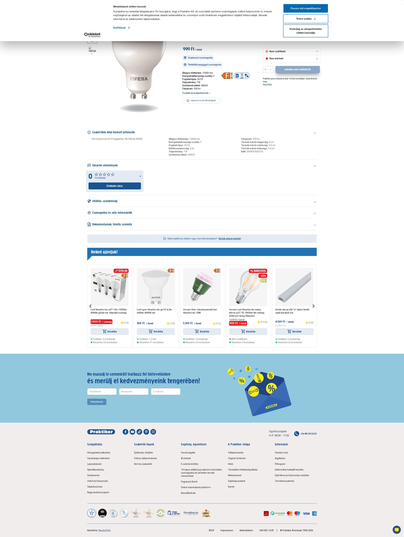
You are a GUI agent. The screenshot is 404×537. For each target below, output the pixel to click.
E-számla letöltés (189, 464)
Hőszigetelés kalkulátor (98, 452)
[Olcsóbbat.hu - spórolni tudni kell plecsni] (191, 513)
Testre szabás (304, 18)
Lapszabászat (94, 464)
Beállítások (119, 27)
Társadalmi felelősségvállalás (243, 469)
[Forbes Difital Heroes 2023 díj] (102, 513)
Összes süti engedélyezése (306, 8)
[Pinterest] (146, 432)
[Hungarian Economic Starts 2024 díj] (91, 513)
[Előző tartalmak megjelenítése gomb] (90, 306)
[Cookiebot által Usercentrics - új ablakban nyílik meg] (92, 35)
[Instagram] (153, 432)
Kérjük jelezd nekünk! (230, 238)
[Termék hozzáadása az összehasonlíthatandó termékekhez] (96, 269)
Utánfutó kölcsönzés (97, 481)
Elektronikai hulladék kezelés (289, 469)
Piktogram (280, 464)
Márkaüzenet (234, 475)
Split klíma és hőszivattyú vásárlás (292, 475)
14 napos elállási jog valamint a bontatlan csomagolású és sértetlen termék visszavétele (201, 472)
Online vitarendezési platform (196, 487)
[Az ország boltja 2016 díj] (135, 513)
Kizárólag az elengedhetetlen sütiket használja (306, 31)
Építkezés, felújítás (143, 452)
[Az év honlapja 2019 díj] (123, 513)
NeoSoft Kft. (105, 530)
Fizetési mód (281, 452)
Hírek (230, 464)
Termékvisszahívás (284, 481)
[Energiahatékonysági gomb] (124, 275)
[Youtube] (132, 432)
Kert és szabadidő (143, 464)
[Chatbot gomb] (397, 530)
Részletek (267, 84)
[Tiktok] (139, 432)
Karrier (231, 486)
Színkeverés (93, 475)
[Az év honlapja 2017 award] (148, 513)
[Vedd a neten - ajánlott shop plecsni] (174, 513)
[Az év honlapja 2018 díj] (113, 513)
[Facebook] (125, 432)
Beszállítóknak (188, 493)
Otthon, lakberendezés (145, 458)
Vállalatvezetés (236, 452)
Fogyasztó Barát (189, 481)
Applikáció (280, 458)
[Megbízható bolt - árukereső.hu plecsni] (160, 513)
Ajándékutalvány (95, 469)
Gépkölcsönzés (94, 486)
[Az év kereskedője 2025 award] (206, 513)
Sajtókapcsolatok (236, 481)
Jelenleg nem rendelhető (297, 69)
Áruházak (186, 458)
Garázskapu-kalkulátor (98, 458)
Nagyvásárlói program (98, 492)
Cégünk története (237, 458)
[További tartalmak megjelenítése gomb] (93, 114)
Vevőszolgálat (188, 452)
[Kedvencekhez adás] (91, 269)
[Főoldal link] (101, 431)
